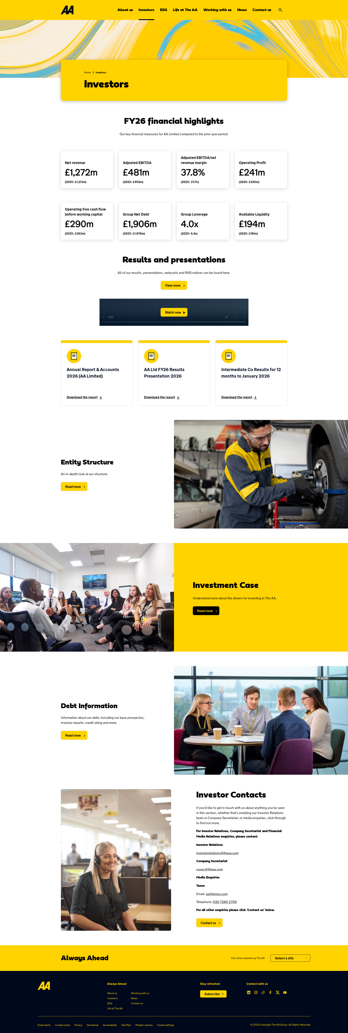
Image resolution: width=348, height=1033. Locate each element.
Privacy (78, 1024)
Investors (146, 10)
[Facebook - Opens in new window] (270, 992)
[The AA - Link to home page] (67, 10)
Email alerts (44, 1024)
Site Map (126, 1024)
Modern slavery (144, 1024)
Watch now (173, 312)
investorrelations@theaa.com (217, 853)
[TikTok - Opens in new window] (263, 992)
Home (87, 72)
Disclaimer (93, 1024)
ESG (163, 10)
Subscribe (212, 994)
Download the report (82, 397)
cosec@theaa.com (209, 869)
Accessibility (110, 1024)
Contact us (261, 10)
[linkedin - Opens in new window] (248, 992)
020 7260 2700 (225, 902)
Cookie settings (165, 1024)
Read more (73, 487)
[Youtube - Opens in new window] (285, 992)
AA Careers (282, 971)
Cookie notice (62, 1024)
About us (125, 10)
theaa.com (281, 965)
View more (173, 285)
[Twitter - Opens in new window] (278, 992)
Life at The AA (185, 10)
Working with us (217, 10)
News (242, 10)
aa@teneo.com (217, 894)
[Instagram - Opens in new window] (256, 992)
